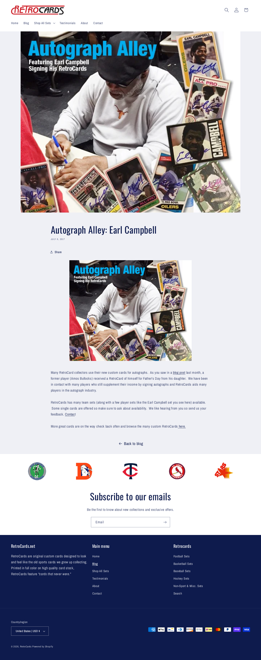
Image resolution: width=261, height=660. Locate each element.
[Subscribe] (165, 522)
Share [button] (58, 252)
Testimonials (100, 578)
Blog (95, 564)
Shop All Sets (100, 571)
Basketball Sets (183, 564)
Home (96, 556)
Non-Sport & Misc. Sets (188, 586)
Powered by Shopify (42, 646)
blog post (179, 372)
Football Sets (181, 556)
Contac (70, 414)
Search (177, 593)
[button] (44, 23)
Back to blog (133, 443)
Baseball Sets (182, 571)
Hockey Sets (181, 578)
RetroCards (26, 646)
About (95, 586)
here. (182, 426)
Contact (97, 593)
